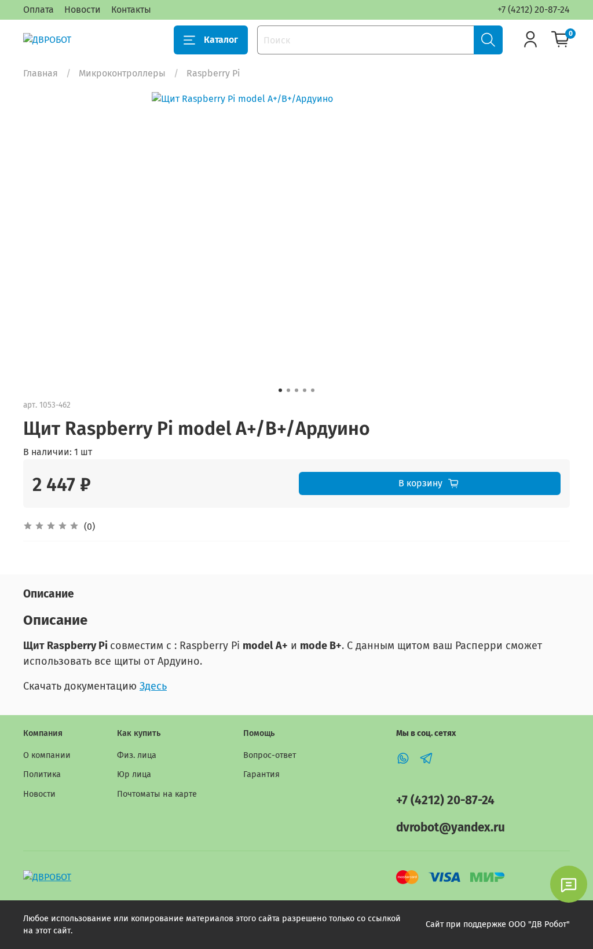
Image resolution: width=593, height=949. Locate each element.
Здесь (153, 686)
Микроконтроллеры (122, 73)
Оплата (38, 9)
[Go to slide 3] (296, 390)
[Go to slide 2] (288, 390)
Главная (40, 73)
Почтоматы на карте (157, 794)
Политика (42, 774)
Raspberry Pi (213, 73)
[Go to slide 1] (280, 390)
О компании (47, 755)
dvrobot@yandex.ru (450, 827)
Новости (82, 9)
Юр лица (134, 774)
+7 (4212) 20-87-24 (533, 9)
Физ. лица (136, 755)
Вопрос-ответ (269, 755)
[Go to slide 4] (304, 390)
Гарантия (261, 774)
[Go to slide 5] (312, 390)
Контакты (131, 9)
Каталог (221, 39)
